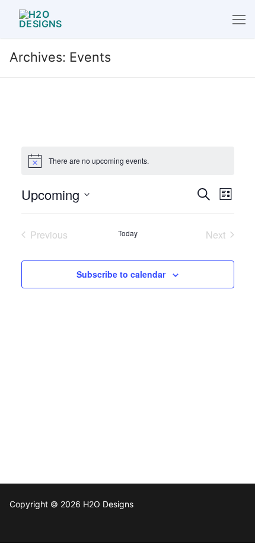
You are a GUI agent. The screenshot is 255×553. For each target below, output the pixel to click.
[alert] (127, 161)
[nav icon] (239, 19)
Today (128, 233)
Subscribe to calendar (120, 274)
